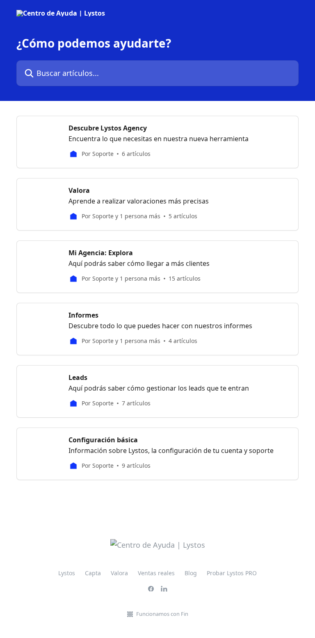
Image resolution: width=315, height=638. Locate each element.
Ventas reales (156, 573)
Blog (191, 573)
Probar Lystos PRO (232, 573)
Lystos (66, 573)
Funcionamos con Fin (162, 613)
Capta (93, 573)
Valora (119, 573)
